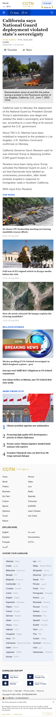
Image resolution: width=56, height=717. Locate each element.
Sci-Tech (6, 496)
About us (40, 691)
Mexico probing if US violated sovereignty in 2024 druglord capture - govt (26, 362)
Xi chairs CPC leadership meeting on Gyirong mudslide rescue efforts (27, 230)
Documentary (34, 537)
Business (6, 491)
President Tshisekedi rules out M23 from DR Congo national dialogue (28, 454)
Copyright (18, 691)
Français (6, 542)
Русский (31, 532)
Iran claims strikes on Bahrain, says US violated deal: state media (27, 381)
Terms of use (7, 691)
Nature (5, 521)
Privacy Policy (6, 714)
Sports (5, 506)
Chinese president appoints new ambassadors (28, 425)
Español (5, 537)
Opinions (6, 511)
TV (26, 13)
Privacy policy (29, 691)
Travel (5, 516)
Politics (5, 486)
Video (30, 481)
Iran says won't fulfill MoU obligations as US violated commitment (27, 372)
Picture (31, 476)
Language (47, 3)
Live (30, 486)
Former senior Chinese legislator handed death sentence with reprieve (29, 445)
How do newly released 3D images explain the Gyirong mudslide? (27, 315)
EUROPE (32, 506)
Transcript (32, 501)
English (5, 532)
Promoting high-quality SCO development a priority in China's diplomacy (27, 436)
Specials (31, 496)
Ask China (32, 516)
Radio (16, 13)
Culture (5, 501)
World (4, 481)
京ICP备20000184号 (29, 694)
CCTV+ (31, 542)
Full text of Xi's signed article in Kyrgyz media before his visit (27, 272)
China (4, 476)
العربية (5, 547)
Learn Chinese (34, 511)
